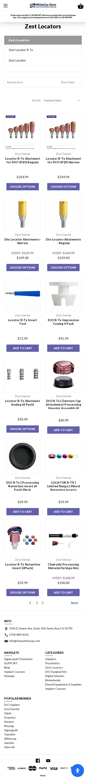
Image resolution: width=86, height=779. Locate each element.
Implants (50, 659)
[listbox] (62, 100)
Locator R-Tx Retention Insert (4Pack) (22, 566)
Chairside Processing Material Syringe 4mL (63, 566)
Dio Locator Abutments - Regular (63, 241)
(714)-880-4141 (19, 634)
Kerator (9, 721)
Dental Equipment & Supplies (63, 684)
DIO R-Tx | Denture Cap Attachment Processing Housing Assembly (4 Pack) (63, 406)
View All (9, 747)
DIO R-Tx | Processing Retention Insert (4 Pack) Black (22, 486)
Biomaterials (53, 680)
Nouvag (9, 726)
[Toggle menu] (5, 5)
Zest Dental (11, 709)
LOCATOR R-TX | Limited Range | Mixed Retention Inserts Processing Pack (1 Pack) (63, 490)
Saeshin (9, 743)
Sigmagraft (11, 730)
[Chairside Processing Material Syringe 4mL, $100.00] (63, 538)
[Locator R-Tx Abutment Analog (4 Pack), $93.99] (22, 374)
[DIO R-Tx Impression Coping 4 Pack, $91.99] (63, 293)
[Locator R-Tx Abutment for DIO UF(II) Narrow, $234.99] (63, 132)
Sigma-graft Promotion (18, 659)
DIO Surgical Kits (56, 671)
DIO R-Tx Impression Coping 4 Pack (63, 321)
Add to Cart (22, 348)
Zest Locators (54, 667)
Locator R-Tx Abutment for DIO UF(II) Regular (22, 160)
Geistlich (9, 734)
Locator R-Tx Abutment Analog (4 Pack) (22, 402)
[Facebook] (38, 761)
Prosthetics (52, 663)
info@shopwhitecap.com (24, 641)
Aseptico (10, 717)
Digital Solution (54, 676)
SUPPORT (11, 663)
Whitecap (10, 738)
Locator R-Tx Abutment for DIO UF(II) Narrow (63, 160)
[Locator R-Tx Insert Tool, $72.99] (22, 293)
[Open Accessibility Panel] (77, 770)
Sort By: (36, 100)
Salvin (7, 713)
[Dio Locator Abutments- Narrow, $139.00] (22, 213)
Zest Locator (17, 60)
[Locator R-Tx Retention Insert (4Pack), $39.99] (22, 538)
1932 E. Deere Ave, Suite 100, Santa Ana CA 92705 (41, 628)
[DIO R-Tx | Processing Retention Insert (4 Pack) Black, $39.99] (22, 456)
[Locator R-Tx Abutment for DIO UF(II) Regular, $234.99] (22, 132)
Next (75, 602)
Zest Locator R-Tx (21, 50)
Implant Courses (14, 671)
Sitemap (9, 676)
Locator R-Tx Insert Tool (22, 321)
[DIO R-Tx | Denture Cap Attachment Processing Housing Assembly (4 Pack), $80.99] (63, 374)
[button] (43, 82)
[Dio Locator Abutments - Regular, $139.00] (63, 213)
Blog (7, 667)
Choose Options (22, 186)
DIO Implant (12, 704)
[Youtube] (48, 761)
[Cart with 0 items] (80, 6)
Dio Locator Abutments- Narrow (22, 241)
